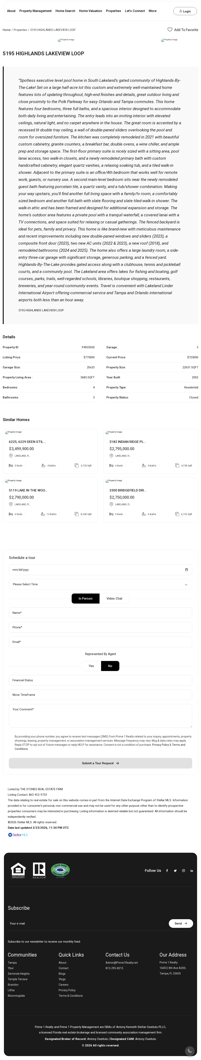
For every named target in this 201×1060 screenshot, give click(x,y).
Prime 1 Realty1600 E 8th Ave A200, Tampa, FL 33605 (173, 968)
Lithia (11, 990)
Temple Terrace (17, 979)
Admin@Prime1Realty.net (122, 962)
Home (7, 30)
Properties (113, 11)
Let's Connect (135, 11)
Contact (64, 968)
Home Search (65, 11)
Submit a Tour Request (98, 763)
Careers (64, 984)
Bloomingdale (16, 995)
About (11, 11)
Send (178, 923)
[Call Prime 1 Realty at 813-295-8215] (160, 11)
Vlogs (62, 979)
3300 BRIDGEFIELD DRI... (127, 490)
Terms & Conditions (71, 995)
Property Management (35, 11)
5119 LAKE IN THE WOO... (28, 490)
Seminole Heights (19, 973)
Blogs (62, 973)
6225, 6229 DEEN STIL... (27, 442)
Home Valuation (90, 11)
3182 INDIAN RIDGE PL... (127, 442)
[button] (4, 40)
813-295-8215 (114, 968)
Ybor (11, 968)
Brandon (13, 984)
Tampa (12, 962)
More (152, 11)
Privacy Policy (160, 744)
